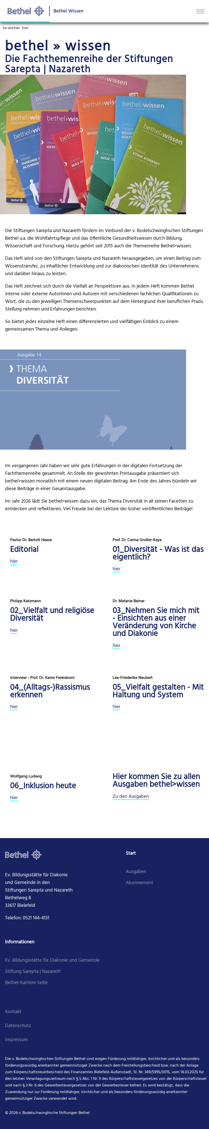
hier (14, 561)
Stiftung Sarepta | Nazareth (33, 972)
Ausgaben (136, 872)
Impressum (16, 1040)
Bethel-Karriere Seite (26, 983)
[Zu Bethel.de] (23, 855)
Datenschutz (18, 1026)
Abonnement (139, 883)
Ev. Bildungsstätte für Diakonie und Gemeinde (52, 960)
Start (25, 28)
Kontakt (13, 1012)
